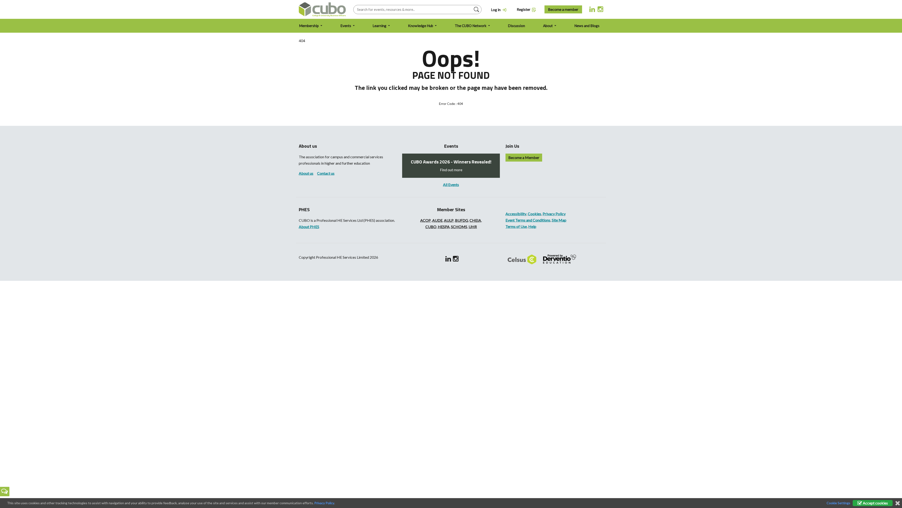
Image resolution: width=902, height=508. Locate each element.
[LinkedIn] (592, 9)
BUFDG (461, 220)
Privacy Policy (554, 213)
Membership (309, 26)
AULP (449, 220)
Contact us (325, 173)
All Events (451, 184)
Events (346, 26)
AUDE (437, 220)
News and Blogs (586, 26)
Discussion (516, 26)
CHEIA (475, 220)
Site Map (559, 220)
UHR (473, 226)
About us (306, 173)
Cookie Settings (838, 503)
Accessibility (515, 213)
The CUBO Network (471, 26)
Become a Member (523, 157)
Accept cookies (875, 503)
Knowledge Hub (421, 26)
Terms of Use (516, 226)
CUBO (430, 226)
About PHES (309, 226)
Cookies (534, 213)
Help (532, 226)
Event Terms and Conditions (527, 220)
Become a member (563, 9)
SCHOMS (459, 226)
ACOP (425, 220)
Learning (380, 26)
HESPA (444, 226)
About (548, 26)
